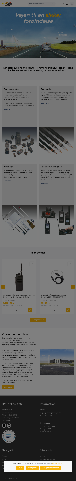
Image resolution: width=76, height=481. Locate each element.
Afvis (20, 468)
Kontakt (42, 410)
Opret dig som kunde (47, 459)
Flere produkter (38, 320)
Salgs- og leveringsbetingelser (50, 413)
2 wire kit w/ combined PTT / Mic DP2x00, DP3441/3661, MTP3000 (53, 296)
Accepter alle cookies (51, 468)
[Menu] (58, 4)
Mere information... (57, 463)
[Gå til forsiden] (7, 4)
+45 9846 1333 (12, 415)
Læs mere (44, 183)
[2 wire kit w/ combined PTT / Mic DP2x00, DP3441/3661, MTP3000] (57, 277)
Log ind (42, 456)
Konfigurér (32, 468)
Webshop (5, 456)
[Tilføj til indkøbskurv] (30, 310)
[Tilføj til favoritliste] (32, 264)
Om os (4, 459)
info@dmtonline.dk (13, 418)
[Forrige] (3, 287)
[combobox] (39, 4)
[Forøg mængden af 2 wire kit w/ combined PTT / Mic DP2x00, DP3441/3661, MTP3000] (63, 310)
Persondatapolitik (46, 416)
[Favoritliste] (63, 4)
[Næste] (73, 287)
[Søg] (53, 4)
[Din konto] (67, 4)
